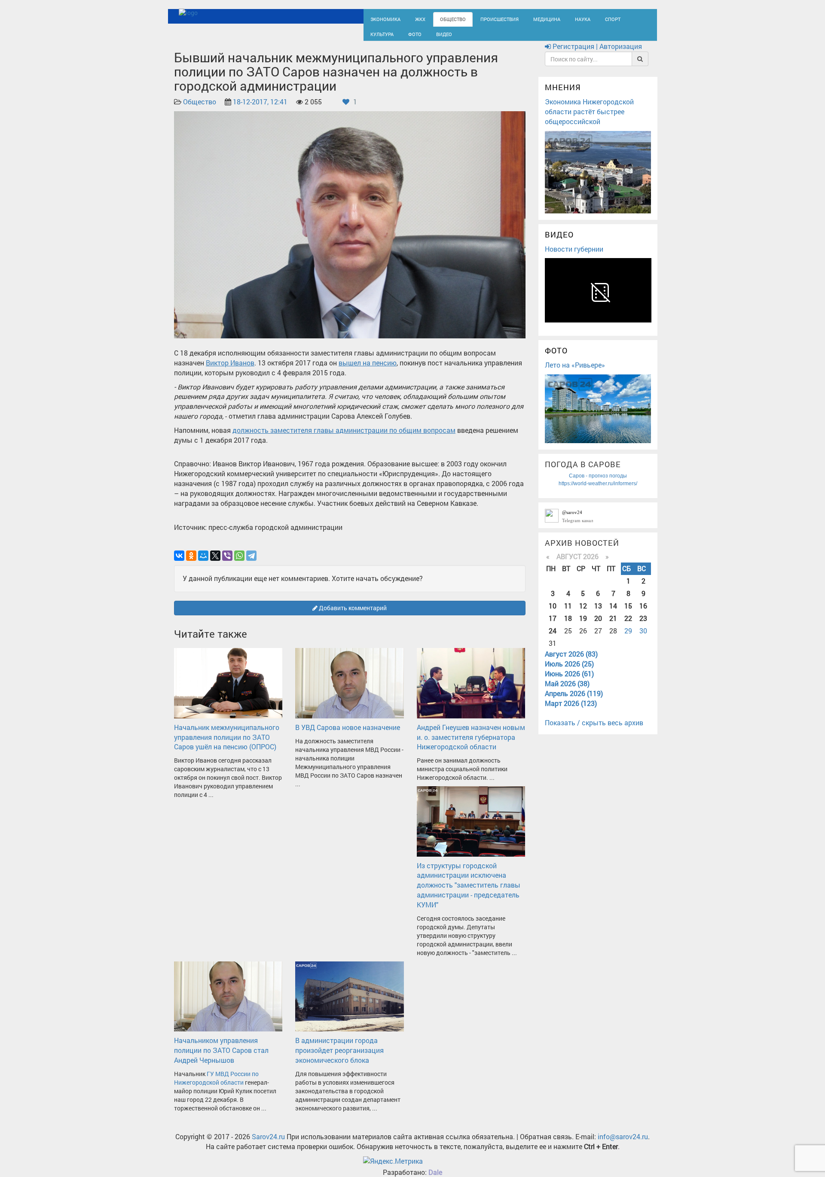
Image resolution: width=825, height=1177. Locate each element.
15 (628, 613)
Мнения (563, 95)
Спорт (584, 18)
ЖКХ (413, 18)
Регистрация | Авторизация (596, 54)
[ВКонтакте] (179, 563)
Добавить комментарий (352, 615)
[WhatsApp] (239, 563)
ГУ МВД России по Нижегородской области (216, 1085)
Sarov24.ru (268, 1144)
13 (598, 613)
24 (552, 638)
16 (643, 613)
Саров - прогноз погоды (598, 484)
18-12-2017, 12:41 (260, 109)
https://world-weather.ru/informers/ (598, 491)
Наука (556, 18)
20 (598, 625)
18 (568, 625)
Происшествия (483, 18)
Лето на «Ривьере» (575, 372)
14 (613, 613)
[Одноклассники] (191, 563)
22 (628, 625)
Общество (442, 18)
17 (552, 625)
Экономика (382, 18)
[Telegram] (251, 563)
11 (568, 613)
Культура (614, 18)
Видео (401, 37)
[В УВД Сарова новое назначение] (349, 690)
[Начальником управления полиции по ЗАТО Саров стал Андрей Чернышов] (228, 1003)
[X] (215, 563)
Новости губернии (574, 256)
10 (552, 613)
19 (583, 625)
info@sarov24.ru (623, 1144)
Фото (375, 37)
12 (583, 613)
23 (643, 625)
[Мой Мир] (203, 563)
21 (613, 625)
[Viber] (227, 563)
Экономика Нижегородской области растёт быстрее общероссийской (589, 119)
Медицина (524, 18)
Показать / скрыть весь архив (594, 730)
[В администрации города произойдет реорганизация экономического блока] (349, 1003)
